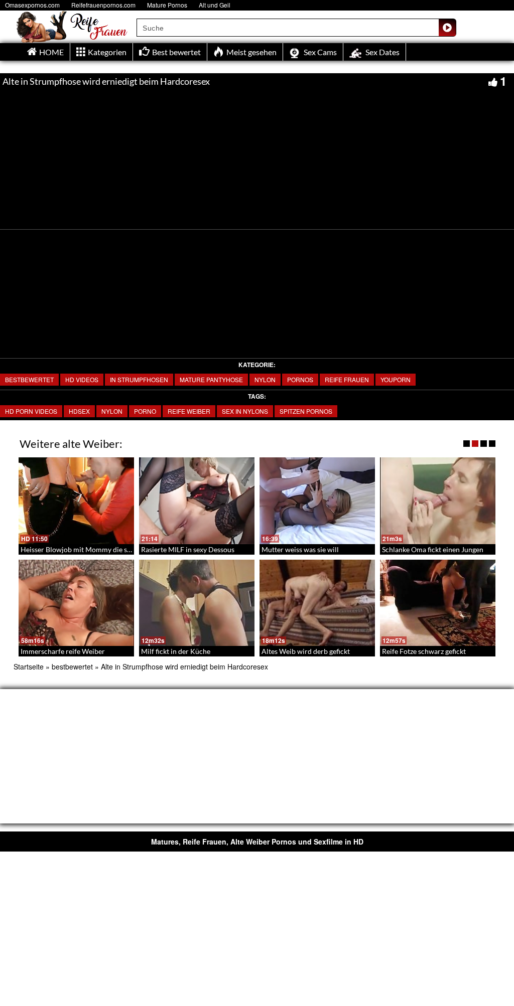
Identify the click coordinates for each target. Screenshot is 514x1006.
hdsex (79, 411)
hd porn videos (31, 411)
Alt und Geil (214, 5)
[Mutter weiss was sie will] (317, 500)
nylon (265, 379)
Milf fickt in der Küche (175, 651)
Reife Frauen (347, 379)
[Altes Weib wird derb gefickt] (317, 603)
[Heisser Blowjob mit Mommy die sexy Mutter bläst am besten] (76, 500)
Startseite (29, 666)
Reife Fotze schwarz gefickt (424, 651)
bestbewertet (29, 379)
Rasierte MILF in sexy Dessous (187, 549)
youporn (395, 379)
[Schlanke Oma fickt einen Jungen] (437, 500)
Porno (145, 411)
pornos (300, 379)
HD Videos (81, 379)
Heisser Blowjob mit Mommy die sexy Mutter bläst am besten (116, 549)
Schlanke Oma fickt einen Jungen (432, 549)
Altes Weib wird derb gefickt (306, 651)
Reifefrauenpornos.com (103, 5)
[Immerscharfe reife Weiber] (76, 603)
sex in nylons (245, 411)
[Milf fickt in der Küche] (196, 603)
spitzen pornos (306, 411)
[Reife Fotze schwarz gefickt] (437, 603)
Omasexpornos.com (32, 5)
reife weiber (189, 411)
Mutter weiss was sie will (300, 549)
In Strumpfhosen (139, 379)
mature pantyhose (211, 379)
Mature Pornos (167, 5)
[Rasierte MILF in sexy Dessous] (196, 500)
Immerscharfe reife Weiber (63, 651)
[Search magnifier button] (447, 27)
